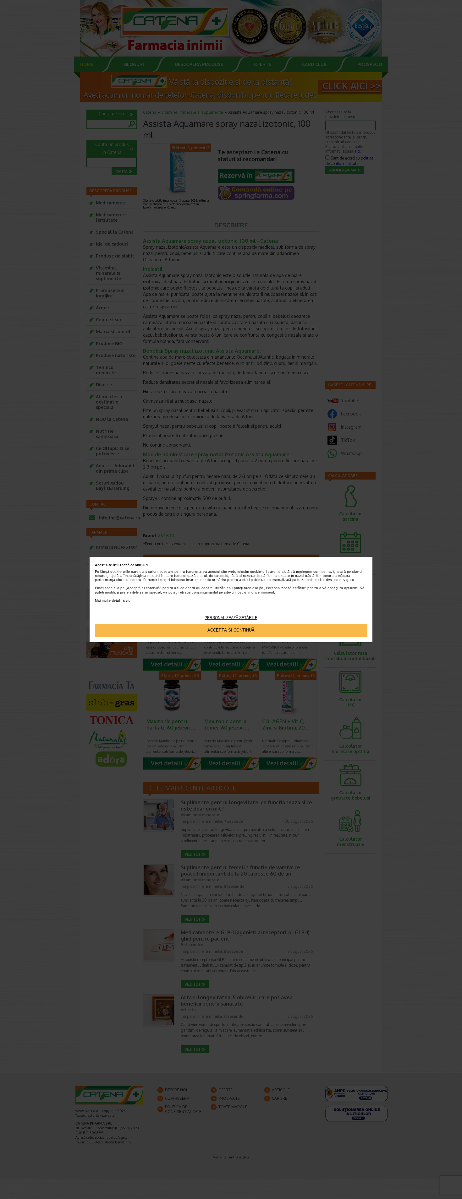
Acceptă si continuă (231, 630)
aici (126, 600)
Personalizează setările (231, 618)
